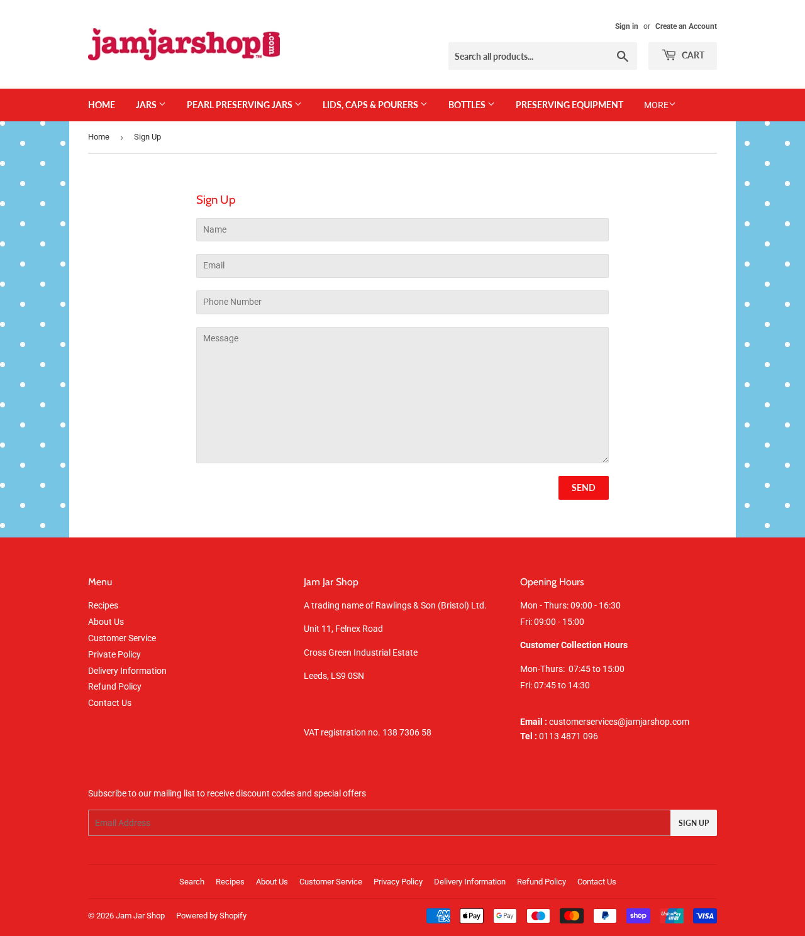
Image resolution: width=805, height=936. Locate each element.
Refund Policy (115, 686)
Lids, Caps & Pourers (371, 104)
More (656, 105)
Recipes (103, 605)
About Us (106, 622)
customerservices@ (573, 722)
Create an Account (686, 26)
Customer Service (122, 638)
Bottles (467, 104)
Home (101, 104)
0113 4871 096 (559, 736)
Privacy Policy (398, 881)
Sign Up (694, 823)
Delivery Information (127, 671)
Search (191, 881)
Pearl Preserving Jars (240, 104)
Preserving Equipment (569, 104)
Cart (692, 55)
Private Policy (114, 654)
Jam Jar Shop (140, 915)
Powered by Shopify (211, 915)
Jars (147, 104)
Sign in (626, 26)
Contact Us (109, 703)
